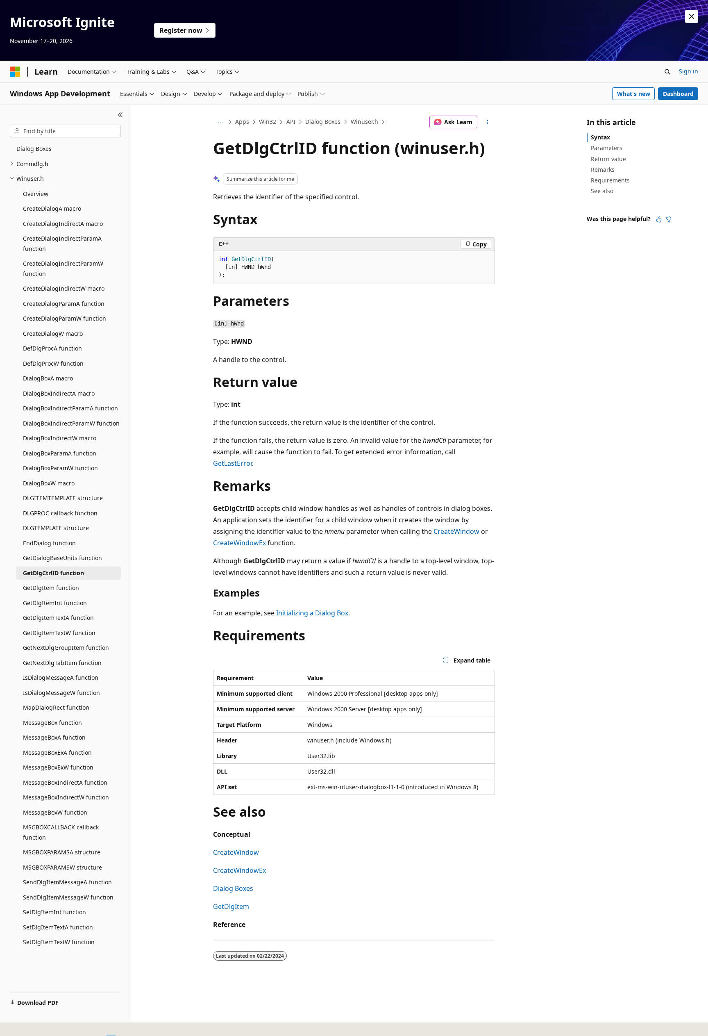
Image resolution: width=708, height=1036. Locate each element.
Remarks (603, 169)
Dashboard (678, 94)
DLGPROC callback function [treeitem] (60, 513)
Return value (608, 159)
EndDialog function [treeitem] (49, 543)
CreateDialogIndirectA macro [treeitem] (63, 224)
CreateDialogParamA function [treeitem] (63, 303)
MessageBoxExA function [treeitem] (57, 752)
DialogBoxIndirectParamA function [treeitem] (70, 408)
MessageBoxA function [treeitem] (54, 737)
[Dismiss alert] (691, 16)
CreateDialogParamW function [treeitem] (64, 318)
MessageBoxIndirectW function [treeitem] (66, 797)
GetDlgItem (231, 906)
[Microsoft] (15, 71)
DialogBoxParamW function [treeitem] (60, 468)
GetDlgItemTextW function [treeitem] (59, 633)
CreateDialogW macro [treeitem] (53, 333)
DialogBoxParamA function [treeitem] (59, 453)
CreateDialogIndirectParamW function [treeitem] (63, 269)
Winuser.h (364, 121)
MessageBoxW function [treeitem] (55, 812)
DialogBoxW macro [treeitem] (49, 483)
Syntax (600, 137)
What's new (633, 94)
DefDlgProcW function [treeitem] (53, 363)
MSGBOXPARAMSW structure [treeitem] (62, 867)
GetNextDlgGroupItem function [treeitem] (66, 647)
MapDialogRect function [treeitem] (56, 707)
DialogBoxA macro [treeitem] (48, 378)
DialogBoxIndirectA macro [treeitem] (59, 393)
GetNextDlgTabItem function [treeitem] (62, 663)
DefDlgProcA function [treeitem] (52, 348)
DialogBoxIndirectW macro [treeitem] (59, 438)
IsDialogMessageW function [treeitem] (61, 693)
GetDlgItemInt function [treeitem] (55, 603)
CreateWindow (456, 531)
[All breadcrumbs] (220, 122)
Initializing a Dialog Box (312, 612)
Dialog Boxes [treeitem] (34, 149)
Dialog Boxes (322, 121)
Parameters (606, 148)
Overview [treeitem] (35, 194)
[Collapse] (120, 114)
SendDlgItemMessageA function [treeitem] (67, 882)
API (290, 121)
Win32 (267, 121)
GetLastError (232, 463)
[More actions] (488, 122)
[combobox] (65, 131)
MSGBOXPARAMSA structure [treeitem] (61, 852)
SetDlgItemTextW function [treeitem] (59, 942)
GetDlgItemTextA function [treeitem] (58, 618)
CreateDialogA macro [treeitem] (52, 208)
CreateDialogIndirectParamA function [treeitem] (62, 244)
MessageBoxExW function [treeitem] (58, 767)
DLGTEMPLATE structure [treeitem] (56, 528)
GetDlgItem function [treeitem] (51, 588)
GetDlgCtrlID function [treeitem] (53, 573)
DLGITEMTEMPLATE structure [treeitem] (63, 498)
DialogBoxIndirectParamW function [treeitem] (71, 423)
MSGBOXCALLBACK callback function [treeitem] (61, 832)
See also (602, 191)
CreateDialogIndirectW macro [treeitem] (63, 288)
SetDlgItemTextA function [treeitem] (58, 927)
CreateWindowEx (239, 542)
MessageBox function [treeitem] (52, 722)
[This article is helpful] (659, 219)
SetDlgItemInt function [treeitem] (54, 912)
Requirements (610, 180)
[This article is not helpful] (669, 219)
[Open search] (667, 71)
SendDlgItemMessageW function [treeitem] (68, 897)
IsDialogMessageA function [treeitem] (60, 677)
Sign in (688, 71)
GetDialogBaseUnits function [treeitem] (62, 558)
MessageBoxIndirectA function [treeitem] (65, 782)
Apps (242, 121)
